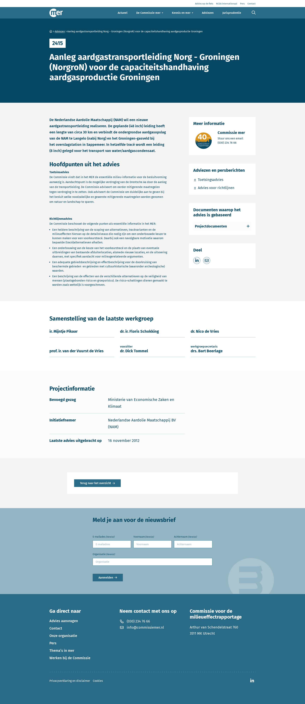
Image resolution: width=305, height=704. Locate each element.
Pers (52, 643)
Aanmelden (105, 577)
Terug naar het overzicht (95, 483)
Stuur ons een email (231, 138)
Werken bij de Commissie (69, 658)
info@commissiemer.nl (145, 627)
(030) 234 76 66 (231, 142)
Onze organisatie (63, 636)
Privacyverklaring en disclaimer (69, 680)
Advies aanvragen (63, 621)
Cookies (98, 680)
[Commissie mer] (56, 12)
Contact (55, 628)
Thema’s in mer (61, 650)
